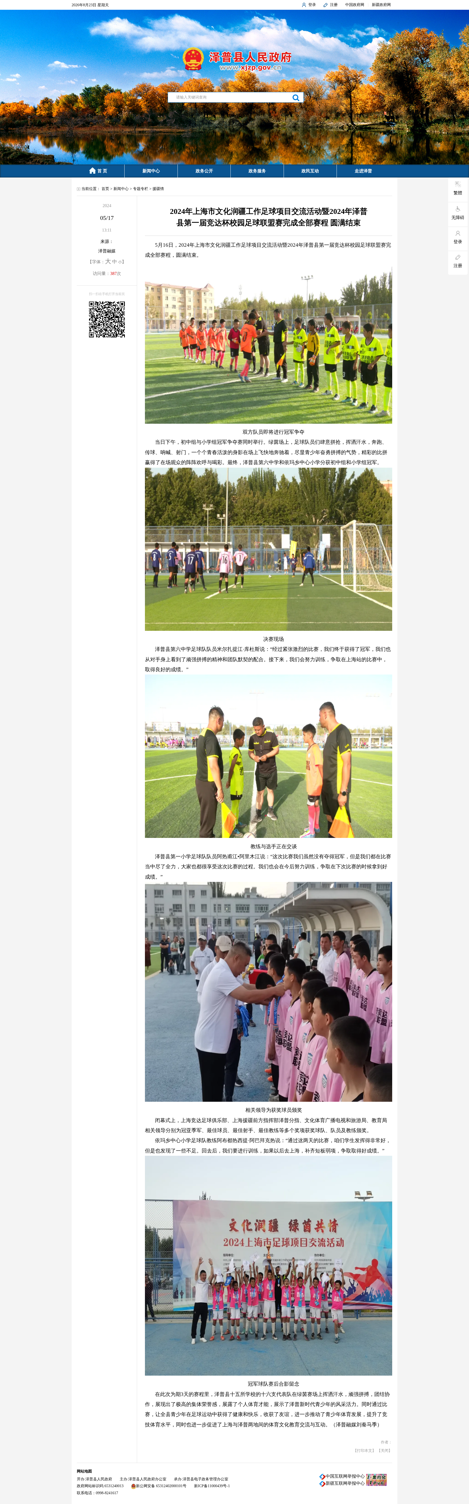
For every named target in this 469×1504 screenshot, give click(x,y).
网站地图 (84, 1471)
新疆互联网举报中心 (345, 1483)
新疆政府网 (381, 5)
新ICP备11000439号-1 (212, 1486)
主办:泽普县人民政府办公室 (143, 1479)
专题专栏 (140, 189)
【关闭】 (384, 1451)
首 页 (102, 171)
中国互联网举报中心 (345, 1476)
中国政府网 (354, 5)
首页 (105, 189)
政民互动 (310, 171)
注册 (334, 5)
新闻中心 (151, 171)
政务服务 (257, 171)
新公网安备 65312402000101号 (161, 1486)
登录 (312, 5)
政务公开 (204, 171)
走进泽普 (363, 171)
